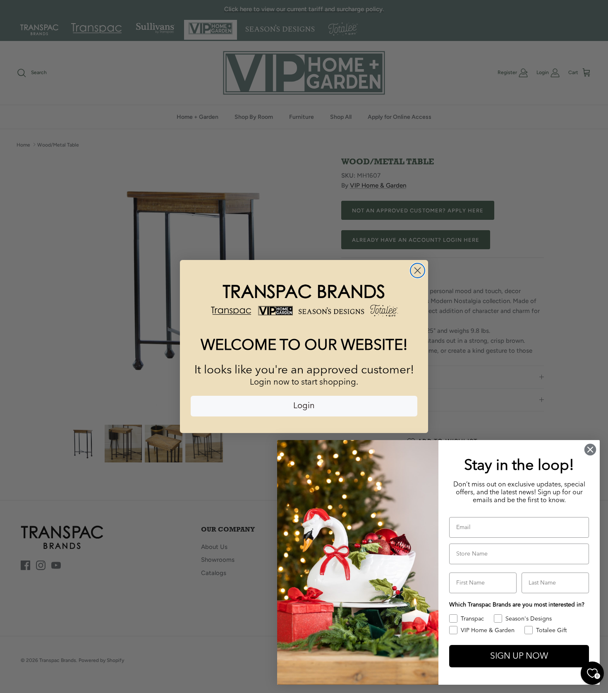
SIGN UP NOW (519, 656)
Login (304, 406)
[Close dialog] (417, 270)
